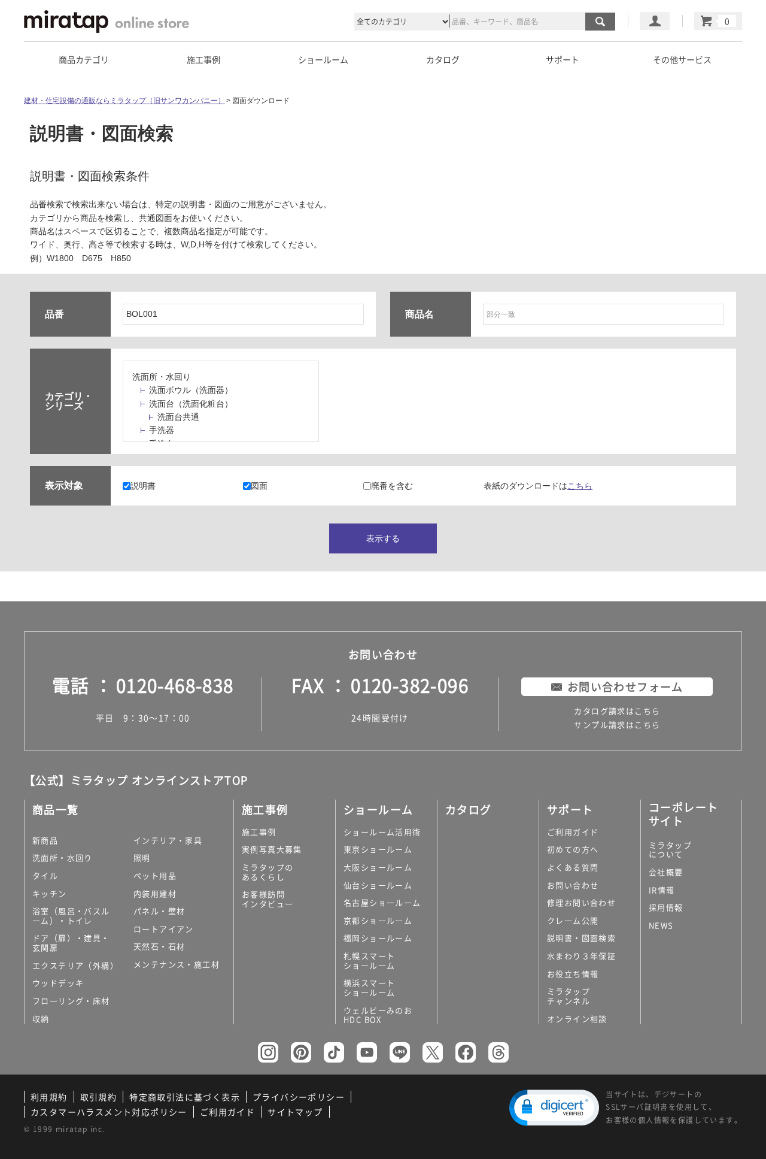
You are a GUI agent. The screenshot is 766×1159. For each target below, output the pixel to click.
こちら (579, 486)
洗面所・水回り (161, 377)
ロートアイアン (163, 928)
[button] (554, 1108)
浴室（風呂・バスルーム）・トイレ (71, 915)
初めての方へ (572, 849)
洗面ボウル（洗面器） (191, 390)
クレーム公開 (572, 920)
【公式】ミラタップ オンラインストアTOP (136, 780)
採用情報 (666, 907)
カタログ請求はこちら (617, 710)
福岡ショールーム (378, 937)
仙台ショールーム (378, 885)
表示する (383, 538)
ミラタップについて (670, 849)
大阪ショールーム (378, 867)
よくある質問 (572, 867)
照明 (142, 857)
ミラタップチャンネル (568, 995)
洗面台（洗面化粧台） (191, 403)
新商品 (45, 840)
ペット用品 (155, 875)
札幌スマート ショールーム (369, 960)
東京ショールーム (378, 849)
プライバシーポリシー (299, 1097)
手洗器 (161, 430)
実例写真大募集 (272, 849)
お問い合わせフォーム (625, 687)
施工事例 (259, 831)
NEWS (661, 925)
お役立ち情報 (572, 973)
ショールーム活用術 (382, 831)
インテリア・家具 (167, 840)
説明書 (143, 486)
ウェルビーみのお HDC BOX (378, 1014)
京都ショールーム (378, 920)
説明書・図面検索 (581, 937)
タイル (45, 875)
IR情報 (662, 889)
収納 (41, 1018)
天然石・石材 (159, 946)
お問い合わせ (572, 885)
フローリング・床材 (71, 1000)
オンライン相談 (577, 1018)
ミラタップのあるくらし (267, 871)
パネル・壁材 (159, 910)
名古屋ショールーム (382, 902)
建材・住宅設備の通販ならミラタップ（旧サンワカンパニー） (124, 100)
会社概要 (666, 871)
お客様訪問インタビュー (267, 898)
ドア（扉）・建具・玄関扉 (71, 942)
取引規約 (98, 1097)
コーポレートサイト (683, 814)
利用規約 (49, 1097)
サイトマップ (295, 1112)
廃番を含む (392, 486)
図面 (259, 486)
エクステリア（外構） (75, 965)
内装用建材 (155, 893)
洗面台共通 (178, 417)
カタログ (443, 59)
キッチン (49, 893)
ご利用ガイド (572, 831)
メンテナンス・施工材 (176, 964)
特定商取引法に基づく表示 (184, 1097)
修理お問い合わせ (581, 902)
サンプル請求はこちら (617, 724)
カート (718, 21)
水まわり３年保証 (581, 955)
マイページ (655, 21)
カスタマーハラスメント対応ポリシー (109, 1112)
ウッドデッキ (58, 982)
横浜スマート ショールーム (369, 987)
